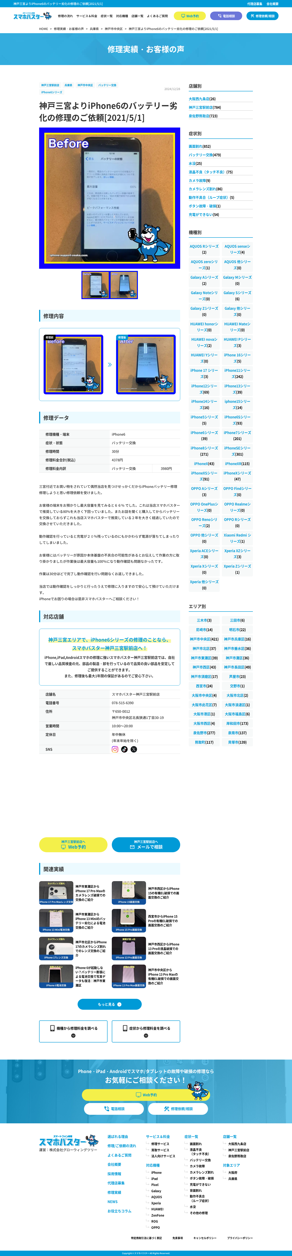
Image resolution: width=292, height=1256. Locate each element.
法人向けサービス (163, 1156)
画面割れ (200, 146)
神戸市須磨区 (204, 676)
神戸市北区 (204, 648)
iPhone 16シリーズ (237, 358)
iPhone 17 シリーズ (204, 373)
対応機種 (122, 16)
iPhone (156, 1172)
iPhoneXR (237, 463)
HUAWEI (157, 1209)
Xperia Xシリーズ (204, 569)
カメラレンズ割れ (206, 188)
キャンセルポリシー (205, 1238)
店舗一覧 (137, 16)
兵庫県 (68, 85)
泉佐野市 (204, 732)
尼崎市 (204, 629)
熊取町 (204, 742)
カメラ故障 (199, 180)
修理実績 (114, 1192)
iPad (154, 1178)
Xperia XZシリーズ (237, 553)
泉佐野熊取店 (203, 115)
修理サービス (160, 1144)
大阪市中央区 (204, 695)
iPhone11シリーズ (237, 373)
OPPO (155, 1227)
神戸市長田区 (237, 667)
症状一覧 (107, 16)
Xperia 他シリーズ (204, 584)
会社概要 (273, 3)
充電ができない (204, 214)
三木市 (204, 620)
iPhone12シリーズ (204, 389)
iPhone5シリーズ (204, 420)
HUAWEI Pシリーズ (237, 342)
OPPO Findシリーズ (237, 491)
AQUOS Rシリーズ (204, 249)
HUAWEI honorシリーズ (204, 327)
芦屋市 (237, 676)
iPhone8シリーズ (204, 451)
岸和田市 (237, 723)
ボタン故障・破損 (205, 205)
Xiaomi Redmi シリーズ (237, 538)
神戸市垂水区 (237, 648)
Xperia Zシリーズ (237, 569)
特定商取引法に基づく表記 (146, 1238)
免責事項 (178, 1238)
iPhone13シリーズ (237, 389)
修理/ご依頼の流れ (122, 1145)
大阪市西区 (204, 723)
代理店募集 (254, 3)
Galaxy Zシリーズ (204, 311)
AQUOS (156, 1197)
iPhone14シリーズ (204, 404)
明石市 (237, 629)
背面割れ (196, 1190)
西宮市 (204, 685)
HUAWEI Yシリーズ (204, 358)
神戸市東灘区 (204, 657)
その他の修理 (199, 1213)
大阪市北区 (237, 695)
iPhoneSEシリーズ (237, 451)
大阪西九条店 (202, 98)
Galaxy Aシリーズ (204, 280)
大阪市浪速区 (237, 704)
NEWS (113, 1201)
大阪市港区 (204, 713)
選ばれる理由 (118, 1136)
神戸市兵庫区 (237, 638)
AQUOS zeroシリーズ (204, 264)
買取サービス (160, 1150)
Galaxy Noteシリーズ (204, 295)
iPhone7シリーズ (237, 435)
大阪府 (232, 1172)
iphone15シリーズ (237, 404)
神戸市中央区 (85, 85)
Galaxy (156, 1191)
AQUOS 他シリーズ (237, 264)
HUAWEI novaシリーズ (204, 342)
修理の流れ (65, 16)
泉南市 (237, 732)
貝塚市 (237, 742)
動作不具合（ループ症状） (211, 197)
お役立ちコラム (119, 1210)
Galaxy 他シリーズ (237, 311)
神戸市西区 (204, 667)
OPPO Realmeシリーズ (237, 507)
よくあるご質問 (157, 16)
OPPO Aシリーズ (204, 491)
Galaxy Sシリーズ (237, 295)
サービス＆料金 (86, 16)
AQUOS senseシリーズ (237, 249)
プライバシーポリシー (240, 1238)
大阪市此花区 (204, 704)
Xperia (156, 1203)
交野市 (237, 685)
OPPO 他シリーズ (204, 538)
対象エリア (231, 1165)
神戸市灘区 (237, 657)
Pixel (154, 1184)
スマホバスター (141, 1253)
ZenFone (157, 1215)
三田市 (237, 620)
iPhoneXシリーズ (237, 476)
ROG (154, 1221)
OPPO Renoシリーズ (204, 522)
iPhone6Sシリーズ (237, 420)
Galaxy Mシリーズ (237, 280)
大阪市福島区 (237, 713)
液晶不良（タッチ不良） (211, 171)
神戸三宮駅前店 (50, 85)
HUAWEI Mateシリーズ (237, 327)
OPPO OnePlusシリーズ (204, 507)
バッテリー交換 (107, 85)
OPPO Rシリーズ (237, 522)
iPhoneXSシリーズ (204, 476)
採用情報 (114, 1173)
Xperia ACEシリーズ (204, 553)
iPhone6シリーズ (51, 92)
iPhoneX (204, 463)
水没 (195, 163)
